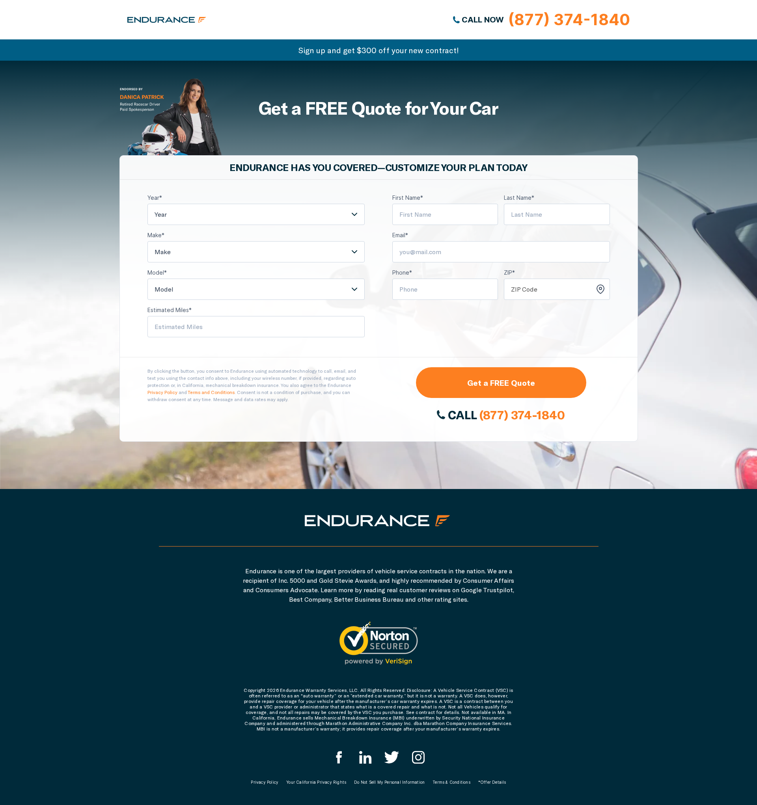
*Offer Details (492, 782)
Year (161, 214)
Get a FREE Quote (501, 382)
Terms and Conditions (211, 392)
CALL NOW (545, 19)
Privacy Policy (162, 392)
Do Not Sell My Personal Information (389, 782)
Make (163, 251)
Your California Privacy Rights (316, 782)
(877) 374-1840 (522, 414)
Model (164, 289)
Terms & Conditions (451, 782)
